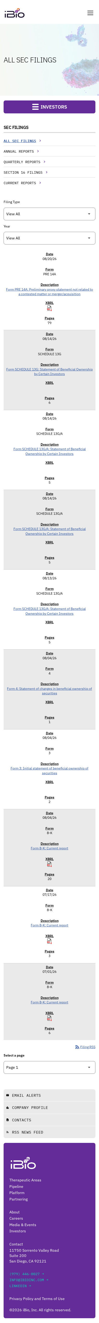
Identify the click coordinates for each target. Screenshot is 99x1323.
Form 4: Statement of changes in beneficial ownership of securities (49, 691)
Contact (16, 1244)
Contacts (18, 1120)
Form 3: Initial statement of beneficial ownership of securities (49, 770)
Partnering (18, 1199)
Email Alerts (23, 1095)
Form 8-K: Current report (49, 848)
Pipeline (16, 1186)
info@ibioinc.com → (28, 1280)
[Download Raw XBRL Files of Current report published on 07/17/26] (49, 941)
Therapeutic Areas (25, 1180)
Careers (16, 1218)
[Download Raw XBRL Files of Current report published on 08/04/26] (49, 864)
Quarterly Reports (22, 162)
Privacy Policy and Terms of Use (37, 1298)
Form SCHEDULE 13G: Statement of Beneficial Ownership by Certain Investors (49, 371)
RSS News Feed (24, 1132)
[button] (89, 13)
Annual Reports (19, 151)
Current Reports (20, 183)
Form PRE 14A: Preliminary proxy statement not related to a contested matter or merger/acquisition (49, 291)
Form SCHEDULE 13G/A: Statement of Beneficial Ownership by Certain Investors (49, 451)
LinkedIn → (20, 1286)
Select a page (14, 1055)
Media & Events (22, 1224)
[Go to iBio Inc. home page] (15, 12)
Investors (17, 1231)
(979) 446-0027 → (26, 1274)
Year (7, 226)
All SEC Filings (20, 140)
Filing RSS (84, 1047)
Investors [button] (53, 107)
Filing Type (12, 202)
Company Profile (27, 1107)
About (14, 1212)
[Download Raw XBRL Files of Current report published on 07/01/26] (49, 1018)
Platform (17, 1192)
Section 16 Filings (23, 172)
